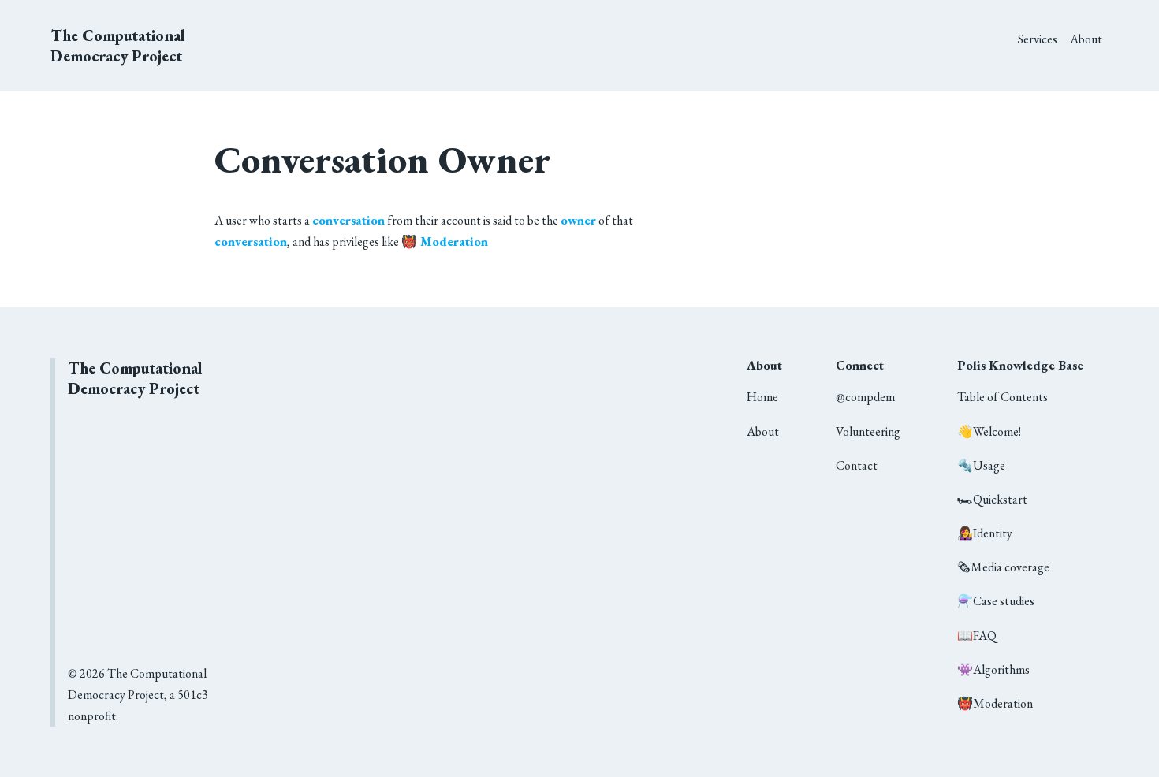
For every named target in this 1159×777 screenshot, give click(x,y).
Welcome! (989, 431)
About (1086, 39)
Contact (857, 465)
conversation (348, 220)
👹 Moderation (444, 241)
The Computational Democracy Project (117, 45)
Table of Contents (1002, 396)
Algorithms (993, 669)
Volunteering (868, 431)
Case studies (995, 601)
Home (762, 396)
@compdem (865, 396)
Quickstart (992, 499)
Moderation (995, 703)
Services (1037, 39)
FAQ (977, 635)
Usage (981, 465)
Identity (984, 533)
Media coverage (1003, 567)
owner (578, 220)
